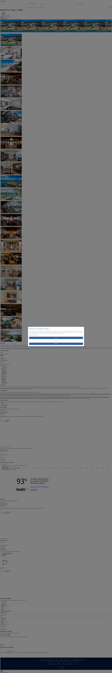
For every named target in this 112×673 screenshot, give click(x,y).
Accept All (56, 337)
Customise (56, 340)
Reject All (56, 343)
